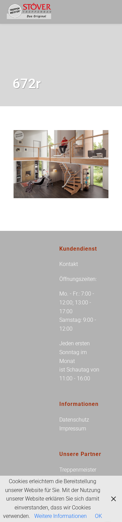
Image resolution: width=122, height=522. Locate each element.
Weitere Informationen (60, 516)
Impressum (72, 428)
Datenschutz (74, 419)
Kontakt (68, 264)
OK (98, 516)
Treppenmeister (77, 469)
